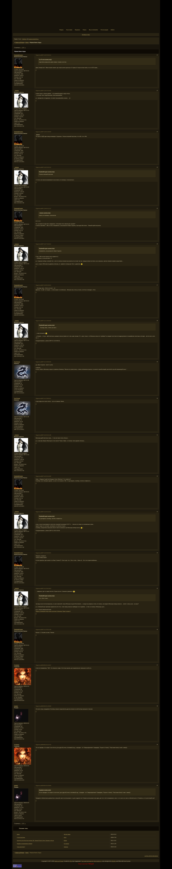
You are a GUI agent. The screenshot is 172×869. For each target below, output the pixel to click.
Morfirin (114, 861)
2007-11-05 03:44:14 (46, 55)
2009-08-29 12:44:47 (46, 665)
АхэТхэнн (17, 362)
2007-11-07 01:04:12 (46, 244)
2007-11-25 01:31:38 (46, 435)
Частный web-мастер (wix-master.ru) (91, 861)
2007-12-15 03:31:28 (46, 629)
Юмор (65, 840)
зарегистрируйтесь (34, 39)
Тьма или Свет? (21, 846)
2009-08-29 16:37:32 (46, 744)
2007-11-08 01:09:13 (46, 285)
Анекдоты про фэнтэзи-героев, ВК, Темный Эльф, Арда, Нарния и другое (35, 840)
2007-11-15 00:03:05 (46, 361)
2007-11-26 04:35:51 (46, 552)
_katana (16, 90)
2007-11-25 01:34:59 (46, 476)
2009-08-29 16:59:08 (46, 785)
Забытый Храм (19, 42)
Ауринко (16, 665)
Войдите (24, 39)
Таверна (66, 846)
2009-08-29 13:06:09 (46, 706)
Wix (71, 861)
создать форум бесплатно (151, 856)
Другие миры (67, 834)
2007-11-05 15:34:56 (46, 90)
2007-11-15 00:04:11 (46, 398)
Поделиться (38, 55)
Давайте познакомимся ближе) (24, 843)
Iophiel (16, 706)
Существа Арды (21, 837)
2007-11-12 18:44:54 (46, 320)
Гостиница (66, 843)
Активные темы (86, 34)
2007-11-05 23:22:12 (46, 167)
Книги (18, 834)
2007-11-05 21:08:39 (46, 131)
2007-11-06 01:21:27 (46, 208)
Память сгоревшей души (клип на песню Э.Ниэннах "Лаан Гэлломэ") (53, 611)
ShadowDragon (18, 55)
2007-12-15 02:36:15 (46, 588)
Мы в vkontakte (93, 30)
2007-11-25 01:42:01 (46, 511)
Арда (26, 42)
